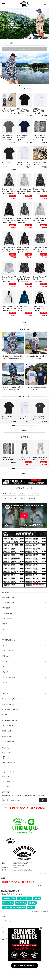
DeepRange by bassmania (11, 699)
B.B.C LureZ (6, 731)
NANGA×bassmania (9, 720)
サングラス (6, 672)
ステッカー (6, 656)
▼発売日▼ (6, 608)
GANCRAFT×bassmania (10, 709)
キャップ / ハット (8, 651)
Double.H (5, 715)
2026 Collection (8, 597)
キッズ (4, 688)
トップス (5, 635)
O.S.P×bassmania (8, 704)
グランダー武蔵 (7, 725)
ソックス (5, 667)
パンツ (4, 645)
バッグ (4, 683)
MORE (24, 430)
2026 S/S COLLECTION (24, 49)
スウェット (6, 629)
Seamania (5, 693)
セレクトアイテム (8, 677)
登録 (43, 800)
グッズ (4, 661)
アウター (5, 624)
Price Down (6, 736)
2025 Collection (8, 602)
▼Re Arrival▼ (7, 613)
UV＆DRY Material (8, 640)
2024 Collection (8, 742)
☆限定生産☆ (7, 618)
